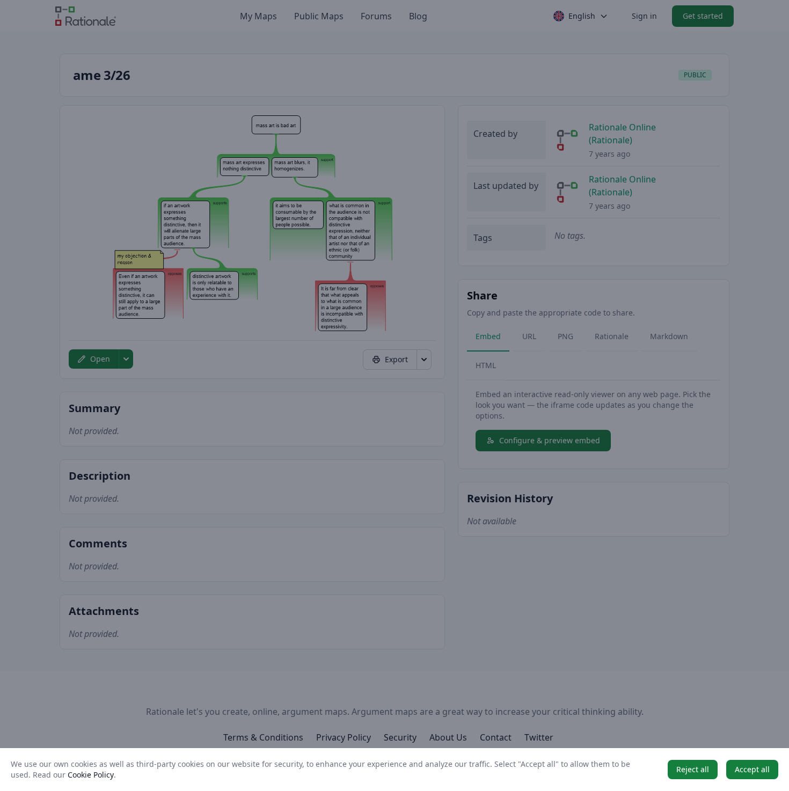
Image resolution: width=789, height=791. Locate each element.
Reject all (692, 769)
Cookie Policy (91, 775)
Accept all (752, 769)
